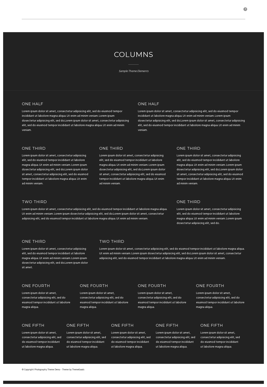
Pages (109, 25)
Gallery (63, 25)
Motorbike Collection (206, 25)
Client (174, 25)
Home (43, 25)
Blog (127, 25)
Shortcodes (150, 25)
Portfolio (86, 25)
